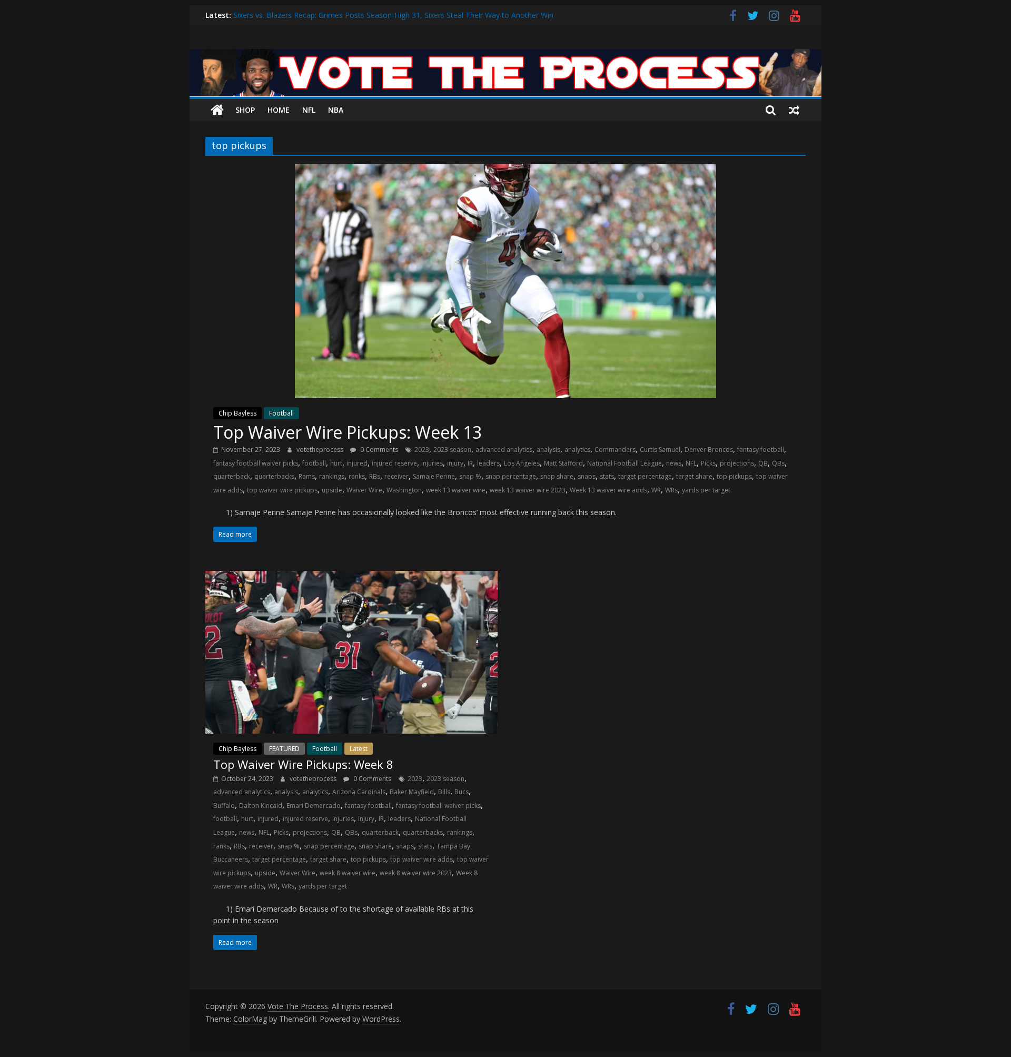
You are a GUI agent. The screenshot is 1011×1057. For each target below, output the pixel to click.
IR (470, 463)
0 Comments (378, 449)
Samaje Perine (434, 476)
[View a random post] (794, 110)
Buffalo (224, 805)
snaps (587, 476)
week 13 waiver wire (455, 490)
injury (455, 463)
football (314, 463)
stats (607, 476)
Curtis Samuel (660, 449)
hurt (336, 463)
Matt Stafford (563, 463)
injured (357, 463)
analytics (577, 449)
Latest (359, 748)
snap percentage (510, 476)
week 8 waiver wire (347, 872)
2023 (421, 449)
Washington (404, 490)
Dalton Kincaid (260, 805)
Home (278, 110)
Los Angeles (522, 463)
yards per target (706, 490)
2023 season (452, 449)
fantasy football (760, 449)
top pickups (734, 476)
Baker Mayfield (412, 791)
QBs (778, 463)
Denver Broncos (709, 449)
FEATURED (284, 748)
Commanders (615, 449)
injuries (432, 463)
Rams (307, 476)
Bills (444, 791)
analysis (548, 449)
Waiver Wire (364, 490)
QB (763, 463)
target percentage (645, 476)
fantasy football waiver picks (255, 463)
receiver (396, 476)
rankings (331, 476)
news (673, 463)
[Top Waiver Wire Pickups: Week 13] (505, 170)
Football (281, 413)
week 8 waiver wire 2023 (416, 872)
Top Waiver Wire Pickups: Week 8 (303, 764)
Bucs (461, 791)
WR (656, 490)
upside (332, 490)
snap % (470, 476)
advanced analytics (503, 449)
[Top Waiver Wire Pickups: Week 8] (351, 577)
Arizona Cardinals (358, 791)
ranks (357, 476)
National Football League (624, 463)
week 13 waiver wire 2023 (528, 490)
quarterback (231, 476)
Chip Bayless (237, 413)
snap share (556, 476)
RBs (374, 476)
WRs (671, 490)
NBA (335, 110)
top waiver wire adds (421, 859)
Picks (708, 463)
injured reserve (394, 463)
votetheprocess (320, 449)
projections (737, 463)
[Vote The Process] (505, 55)
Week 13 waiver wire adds (608, 490)
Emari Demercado (313, 805)
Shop (245, 110)
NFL (308, 110)
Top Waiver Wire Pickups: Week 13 (347, 432)
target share (694, 476)
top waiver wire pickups (282, 490)
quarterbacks (274, 476)
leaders (488, 463)
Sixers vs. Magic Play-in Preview (287, 12)
